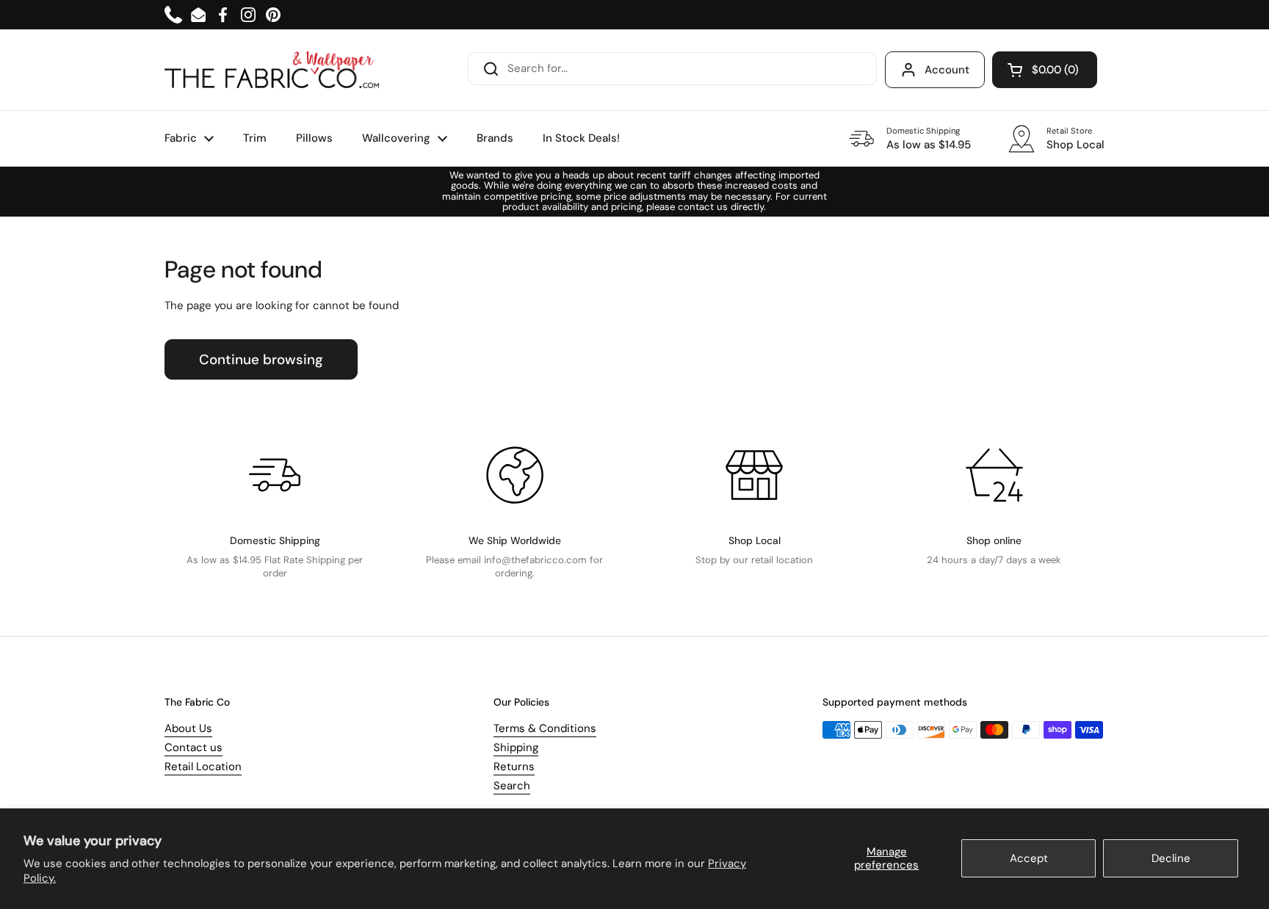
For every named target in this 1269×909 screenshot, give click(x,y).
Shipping (516, 747)
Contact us (193, 747)
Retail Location (203, 766)
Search (512, 785)
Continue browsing (261, 359)
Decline (1171, 858)
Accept (1029, 858)
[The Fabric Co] (271, 69)
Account (947, 69)
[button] (1044, 69)
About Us (188, 728)
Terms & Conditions (545, 728)
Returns (514, 766)
